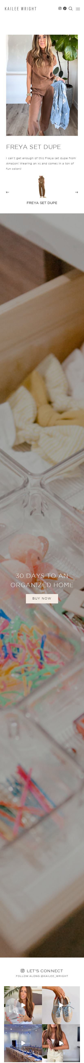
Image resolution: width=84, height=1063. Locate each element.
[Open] (23, 1005)
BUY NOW (42, 598)
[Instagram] (38, 1020)
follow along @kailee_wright (42, 976)
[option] (42, 192)
